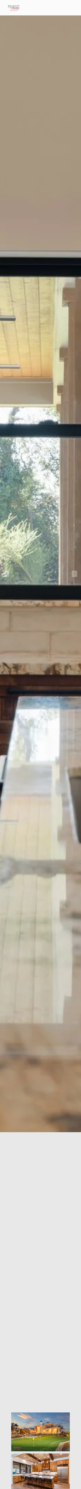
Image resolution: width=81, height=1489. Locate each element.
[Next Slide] (74, 574)
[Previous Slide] (6, 574)
